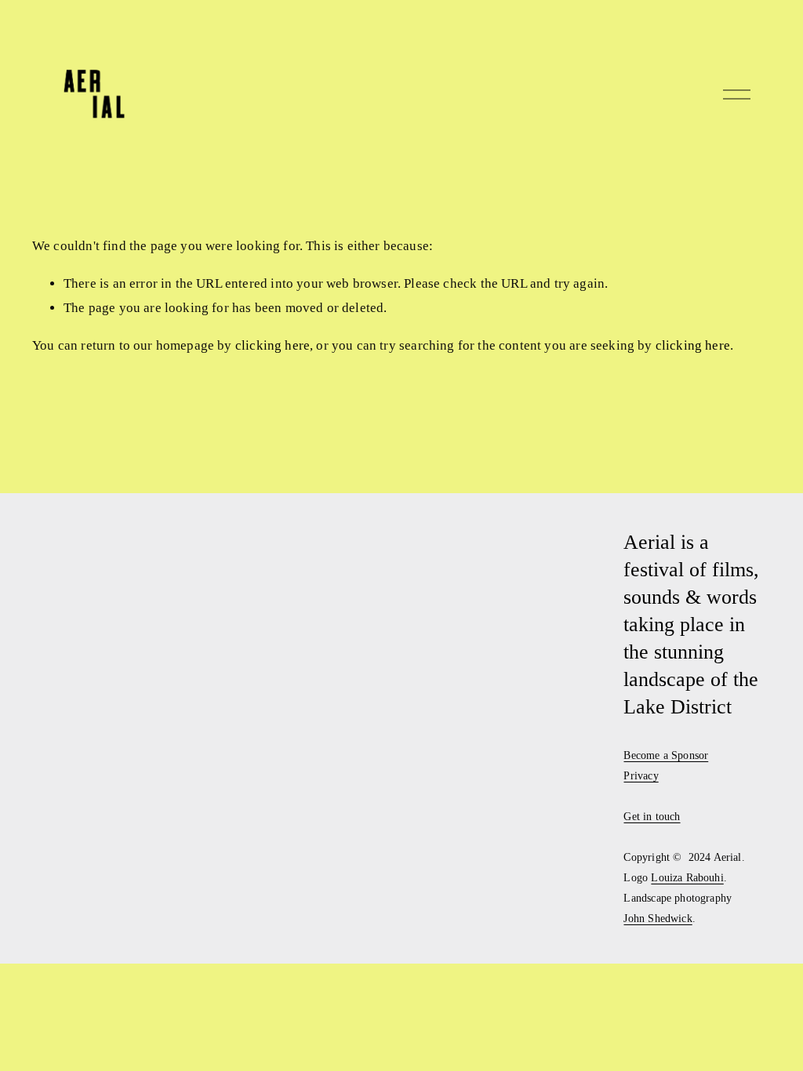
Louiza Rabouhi (687, 877)
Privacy (640, 775)
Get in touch (651, 816)
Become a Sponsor (665, 755)
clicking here (272, 345)
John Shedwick (657, 918)
